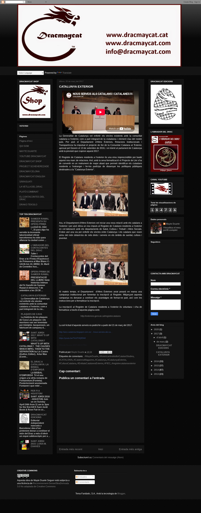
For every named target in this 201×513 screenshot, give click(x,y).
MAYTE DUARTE (28, 151)
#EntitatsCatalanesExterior (90, 363)
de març (161, 342)
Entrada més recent (70, 449)
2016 (156, 361)
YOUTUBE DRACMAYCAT (32, 156)
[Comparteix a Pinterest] (110, 352)
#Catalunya (100, 360)
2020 (156, 329)
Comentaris (83, 482)
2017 (156, 333)
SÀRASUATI (25, 182)
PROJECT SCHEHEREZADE (34, 166)
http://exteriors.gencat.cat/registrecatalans (101, 316)
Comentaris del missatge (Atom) (107, 457)
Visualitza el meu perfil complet (172, 228)
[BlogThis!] (103, 352)
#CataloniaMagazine (84, 360)
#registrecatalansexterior (124, 363)
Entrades (82, 477)
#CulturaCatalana (67, 363)
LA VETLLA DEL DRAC (31, 187)
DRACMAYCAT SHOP (30, 161)
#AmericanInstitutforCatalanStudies (116, 356)
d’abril (160, 337)
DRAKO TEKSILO (28, 204)
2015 (156, 365)
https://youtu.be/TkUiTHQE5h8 (72, 338)
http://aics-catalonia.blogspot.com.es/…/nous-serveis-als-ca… (86, 332)
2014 (156, 370)
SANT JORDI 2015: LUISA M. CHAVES (38, 444)
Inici (100, 449)
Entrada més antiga (130, 449)
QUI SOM (24, 146)
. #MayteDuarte (91, 356)
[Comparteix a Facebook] (108, 352)
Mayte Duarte (173, 224)
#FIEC (107, 363)
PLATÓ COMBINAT (29, 192)
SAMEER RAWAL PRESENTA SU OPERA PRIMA (40, 221)
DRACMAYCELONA (29, 171)
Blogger (121, 493)
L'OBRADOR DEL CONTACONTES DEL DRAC (40, 248)
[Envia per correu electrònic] (100, 352)
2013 (156, 374)
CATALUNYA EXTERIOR (33, 295)
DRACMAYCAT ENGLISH (32, 176)
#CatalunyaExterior (116, 360)
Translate (67, 73)
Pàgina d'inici (26, 141)
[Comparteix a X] (105, 352)
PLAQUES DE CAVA (31, 314)
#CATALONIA (66, 360)
